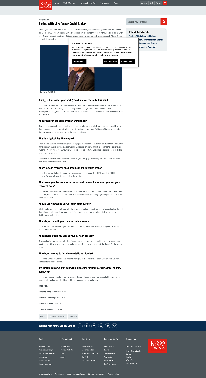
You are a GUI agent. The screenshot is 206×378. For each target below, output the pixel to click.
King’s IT (92, 357)
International (48, 357)
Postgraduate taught (48, 350)
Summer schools (48, 361)
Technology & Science (57, 316)
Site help (91, 374)
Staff (151, 3)
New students (70, 347)
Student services (92, 347)
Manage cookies (113, 374)
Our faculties (106, 3)
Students (144, 3)
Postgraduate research (48, 354)
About (117, 3)
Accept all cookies (127, 61)
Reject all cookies (110, 61)
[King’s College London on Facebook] (80, 325)
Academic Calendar (92, 361)
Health (42, 316)
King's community (114, 364)
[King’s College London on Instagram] (93, 325)
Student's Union (114, 354)
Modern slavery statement (76, 374)
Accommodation (92, 350)
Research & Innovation (89, 3)
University (73, 316)
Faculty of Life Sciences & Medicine (142, 36)
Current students (70, 350)
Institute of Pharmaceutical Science (143, 43)
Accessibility (100, 374)
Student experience (48, 364)
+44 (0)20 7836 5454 (133, 346)
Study (58, 3)
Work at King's (114, 361)
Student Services (71, 3)
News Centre (114, 347)
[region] (104, 52)
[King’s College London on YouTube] (107, 325)
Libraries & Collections (92, 354)
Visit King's (114, 357)
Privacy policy (59, 374)
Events (114, 350)
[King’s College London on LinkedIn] (100, 325)
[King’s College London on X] (87, 325)
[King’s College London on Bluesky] (114, 325)
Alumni (158, 3)
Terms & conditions (45, 374)
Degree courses (48, 347)
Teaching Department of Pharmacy (142, 47)
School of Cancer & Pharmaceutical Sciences (146, 39)
